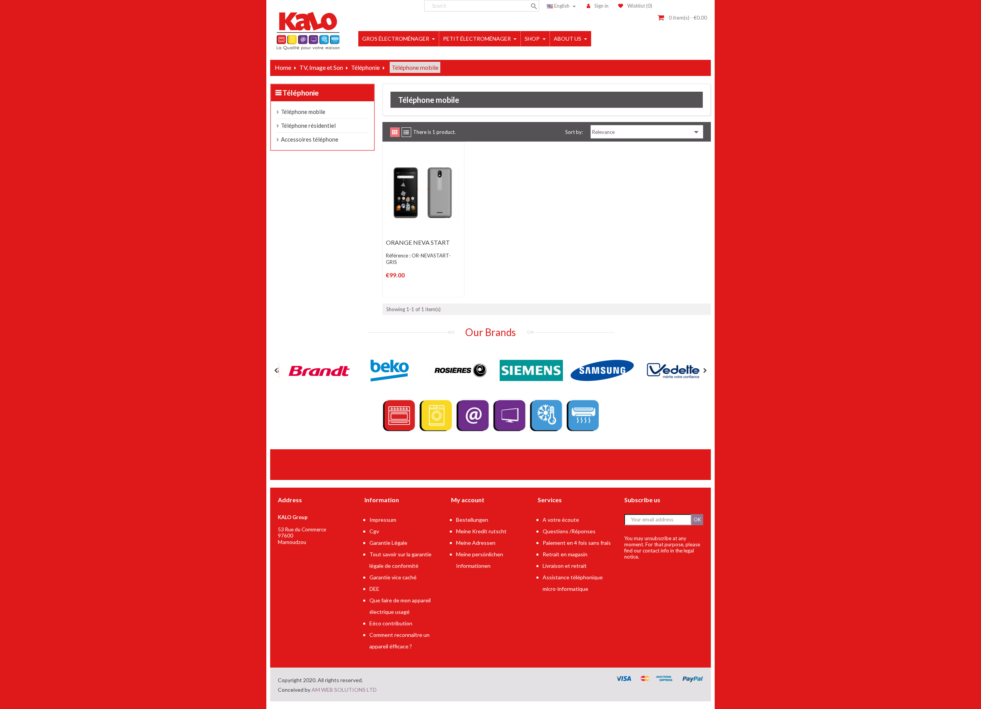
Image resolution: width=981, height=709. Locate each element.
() (639, 6)
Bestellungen (472, 519)
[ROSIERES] (455, 370)
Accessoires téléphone (309, 139)
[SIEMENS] (526, 370)
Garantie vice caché (393, 577)
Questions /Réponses (569, 531)
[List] (406, 132)
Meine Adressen (475, 542)
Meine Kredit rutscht (481, 531)
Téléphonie (300, 92)
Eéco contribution (390, 623)
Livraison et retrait (565, 565)
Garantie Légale (388, 542)
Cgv (374, 531)
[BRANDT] (313, 370)
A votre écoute (561, 519)
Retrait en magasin (565, 554)
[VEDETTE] (667, 370)
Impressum (382, 519)
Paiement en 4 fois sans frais (577, 542)
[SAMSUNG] (596, 370)
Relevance (647, 132)
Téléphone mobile (303, 111)
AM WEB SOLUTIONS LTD (344, 689)
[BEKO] (384, 370)
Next (705, 370)
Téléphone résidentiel (308, 125)
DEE (374, 588)
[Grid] (395, 132)
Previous (276, 370)
